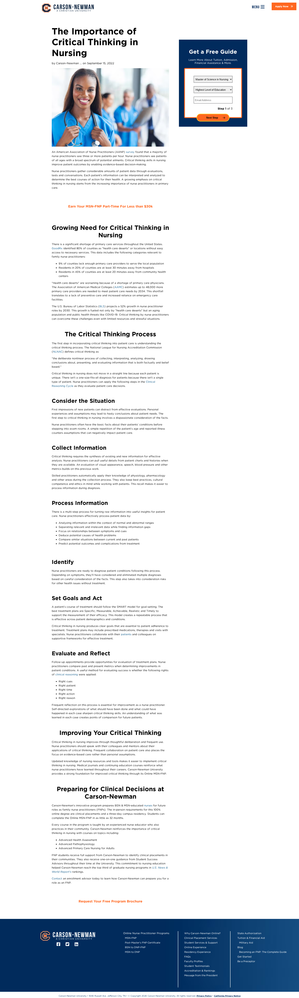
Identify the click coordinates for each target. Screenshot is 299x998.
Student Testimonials (197, 966)
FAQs (187, 956)
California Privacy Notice (227, 996)
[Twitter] (68, 944)
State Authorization (249, 933)
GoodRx (57, 248)
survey (130, 151)
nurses (148, 805)
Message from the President (201, 975)
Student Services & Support (201, 942)
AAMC (118, 287)
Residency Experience (197, 952)
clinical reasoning (66, 674)
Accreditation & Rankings (199, 970)
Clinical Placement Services (200, 938)
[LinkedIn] (77, 944)
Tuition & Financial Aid (251, 938)
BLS (102, 306)
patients (126, 634)
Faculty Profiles (193, 961)
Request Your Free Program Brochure (110, 901)
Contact (57, 878)
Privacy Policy (204, 996)
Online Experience (195, 947)
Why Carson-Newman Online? (202, 933)
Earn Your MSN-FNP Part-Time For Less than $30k (110, 206)
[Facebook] (59, 944)
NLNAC (57, 351)
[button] (284, 6)
